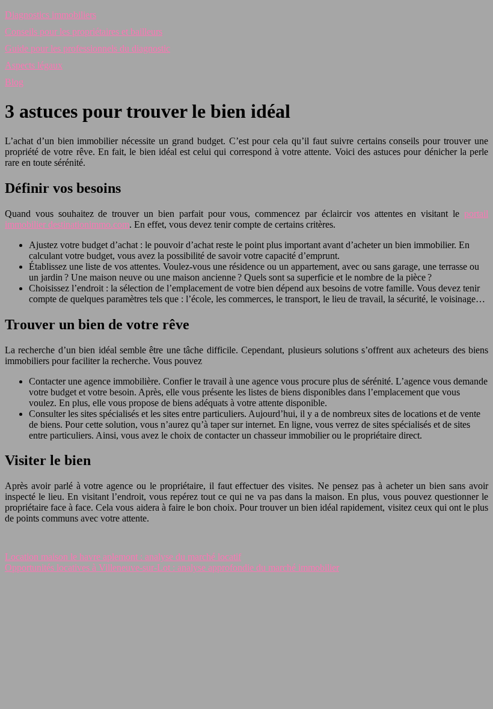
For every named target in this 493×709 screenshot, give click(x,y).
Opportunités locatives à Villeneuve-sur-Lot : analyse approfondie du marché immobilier (172, 567)
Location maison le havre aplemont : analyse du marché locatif (123, 557)
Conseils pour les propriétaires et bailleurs (83, 31)
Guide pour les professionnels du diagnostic (87, 48)
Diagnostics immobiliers (50, 15)
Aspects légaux (34, 65)
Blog (14, 82)
